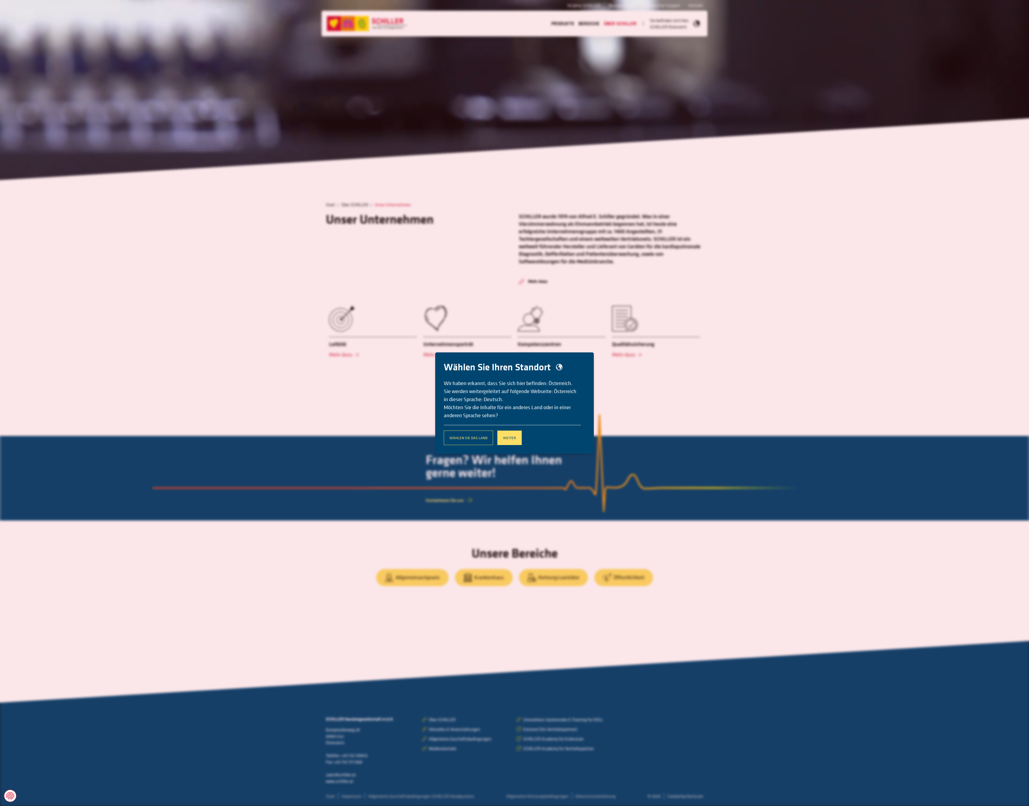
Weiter (509, 437)
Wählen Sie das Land (468, 437)
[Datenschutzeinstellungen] (10, 796)
